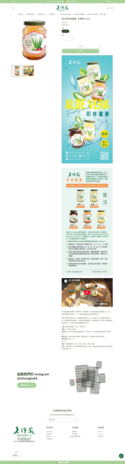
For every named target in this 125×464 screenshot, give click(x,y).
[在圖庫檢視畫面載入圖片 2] (28, 71)
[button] (13, 8)
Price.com (100, 434)
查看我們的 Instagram (26, 385)
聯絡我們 (49, 434)
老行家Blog (49, 436)
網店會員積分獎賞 (75, 436)
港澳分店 (100, 436)
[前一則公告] (43, 1)
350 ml (65, 31)
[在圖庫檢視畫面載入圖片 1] (17, 71)
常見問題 (74, 434)
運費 (68, 25)
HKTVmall (100, 431)
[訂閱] (76, 420)
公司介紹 (49, 431)
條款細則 (49, 439)
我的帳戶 (74, 431)
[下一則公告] (82, 1)
